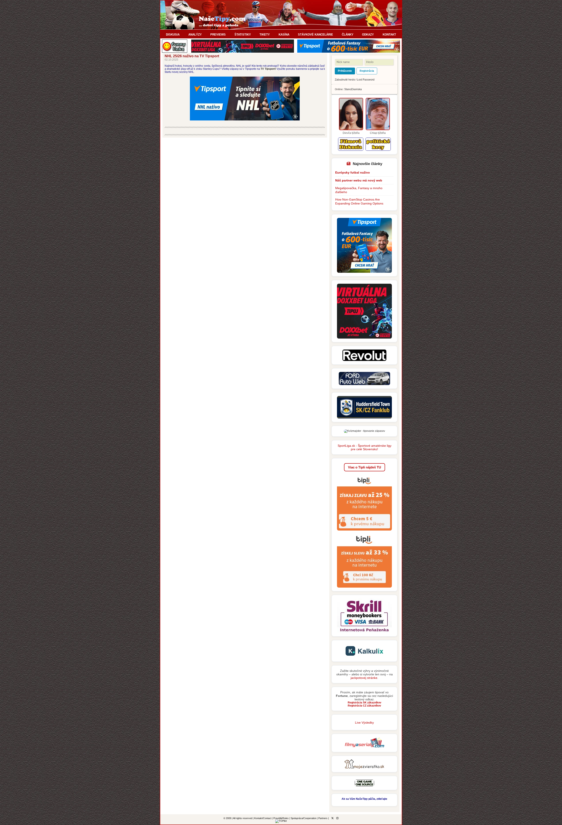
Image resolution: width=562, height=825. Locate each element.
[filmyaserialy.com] (364, 747)
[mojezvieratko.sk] (364, 767)
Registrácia (367, 70)
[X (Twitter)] (332, 818)
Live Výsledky (364, 722)
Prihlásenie (345, 70)
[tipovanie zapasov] (364, 430)
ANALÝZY (195, 34)
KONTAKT (389, 34)
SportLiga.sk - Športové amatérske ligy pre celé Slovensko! (364, 447)
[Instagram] (337, 818)
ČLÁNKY (347, 34)
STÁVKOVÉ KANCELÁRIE (315, 34)
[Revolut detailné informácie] (364, 360)
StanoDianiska (353, 89)
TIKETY (264, 34)
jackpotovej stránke (364, 678)
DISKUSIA (173, 34)
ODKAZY (368, 34)
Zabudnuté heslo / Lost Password (355, 79)
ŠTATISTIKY (242, 34)
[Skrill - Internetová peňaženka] (364, 631)
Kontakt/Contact (262, 818)
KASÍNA (284, 34)
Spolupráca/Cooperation (303, 818)
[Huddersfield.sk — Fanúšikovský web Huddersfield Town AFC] (364, 417)
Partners (323, 818)
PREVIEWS (218, 34)
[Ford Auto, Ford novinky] (364, 384)
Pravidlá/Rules (281, 818)
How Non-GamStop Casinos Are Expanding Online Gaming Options (359, 201)
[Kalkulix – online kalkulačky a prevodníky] (364, 657)
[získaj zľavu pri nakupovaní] (364, 531)
